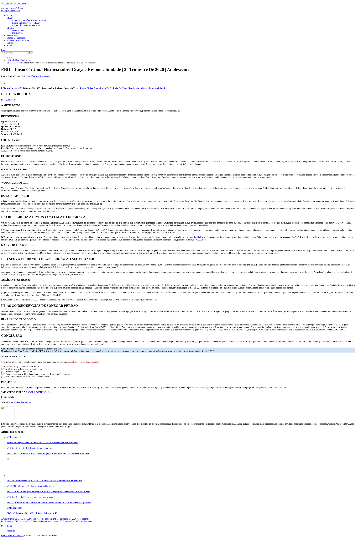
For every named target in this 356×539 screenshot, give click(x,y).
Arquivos (11, 531)
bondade (198, 237)
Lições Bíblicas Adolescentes (37, 76)
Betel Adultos (18, 30)
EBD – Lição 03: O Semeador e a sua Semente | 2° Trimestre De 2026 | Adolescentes (45, 519)
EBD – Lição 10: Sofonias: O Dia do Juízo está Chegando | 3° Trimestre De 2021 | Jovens (48, 491)
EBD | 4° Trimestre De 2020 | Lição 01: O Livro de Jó (32, 513)
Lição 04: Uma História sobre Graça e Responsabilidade (139, 88)
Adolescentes (12, 88)
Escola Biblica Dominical (91, 88)
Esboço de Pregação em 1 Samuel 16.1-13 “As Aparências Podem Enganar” (42, 442)
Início (9, 15)
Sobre (9, 45)
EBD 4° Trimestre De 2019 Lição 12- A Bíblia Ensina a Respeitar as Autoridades (44, 480)
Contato (10, 43)
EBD (3, 88)
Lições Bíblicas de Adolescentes (26, 25)
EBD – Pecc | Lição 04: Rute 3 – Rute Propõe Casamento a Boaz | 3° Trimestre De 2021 (48, 453)
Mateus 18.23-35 (8, 100)
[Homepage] (13, 3)
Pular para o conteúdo (10, 10)
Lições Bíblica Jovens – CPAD (26, 23)
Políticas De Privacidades (18, 40)
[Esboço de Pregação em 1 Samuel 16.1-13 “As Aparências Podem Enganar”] (14, 437)
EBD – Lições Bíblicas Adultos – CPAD (30, 20)
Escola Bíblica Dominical (12, 535)
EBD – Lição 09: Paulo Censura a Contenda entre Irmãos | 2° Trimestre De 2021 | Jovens (49, 502)
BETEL (10, 28)
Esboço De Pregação (16, 38)
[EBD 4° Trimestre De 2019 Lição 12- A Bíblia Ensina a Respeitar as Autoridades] (28, 475)
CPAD (10, 18)
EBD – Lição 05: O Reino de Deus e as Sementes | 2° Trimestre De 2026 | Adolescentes (46, 521)
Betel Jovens (17, 33)
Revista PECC (13, 35)
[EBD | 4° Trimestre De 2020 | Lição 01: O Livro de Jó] (14, 508)
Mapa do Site (7, 526)
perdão (116, 267)
